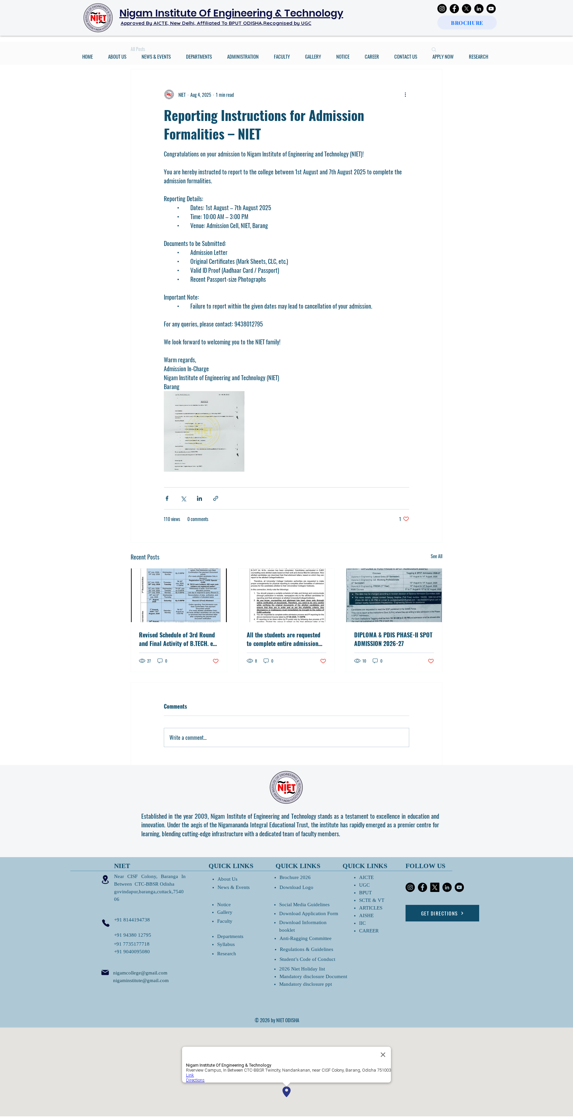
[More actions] (405, 94)
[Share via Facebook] (167, 498)
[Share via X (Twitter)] (183, 498)
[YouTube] (491, 8)
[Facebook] (454, 8)
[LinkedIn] (478, 8)
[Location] (105, 879)
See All (436, 556)
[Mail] (105, 972)
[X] (466, 8)
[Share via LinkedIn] (199, 498)
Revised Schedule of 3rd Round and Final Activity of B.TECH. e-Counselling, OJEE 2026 (177, 639)
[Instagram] (442, 8)
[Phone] (105, 923)
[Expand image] (204, 431)
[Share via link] (216, 498)
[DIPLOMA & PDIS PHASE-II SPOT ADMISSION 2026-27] (394, 595)
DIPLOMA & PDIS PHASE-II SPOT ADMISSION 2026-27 (393, 639)
